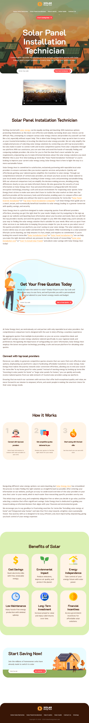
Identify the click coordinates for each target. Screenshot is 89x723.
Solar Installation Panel (37, 235)
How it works (52, 11)
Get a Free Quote (63, 302)
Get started (38, 671)
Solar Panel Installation (38, 11)
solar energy (25, 130)
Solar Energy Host (63, 486)
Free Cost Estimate (61, 71)
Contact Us (72, 11)
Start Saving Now (43, 18)
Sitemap (76, 715)
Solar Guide (62, 11)
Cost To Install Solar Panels (31, 241)
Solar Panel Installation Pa (62, 235)
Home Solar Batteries (20, 11)
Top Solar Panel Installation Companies (39, 201)
